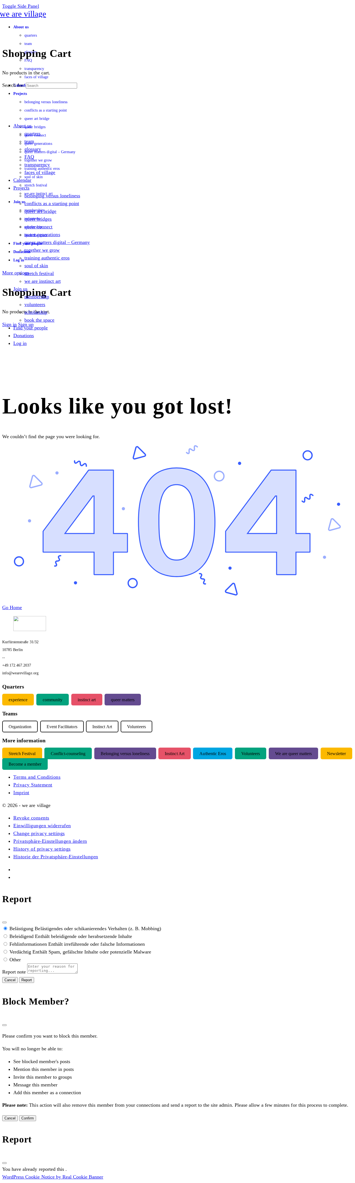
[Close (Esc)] (4, 922)
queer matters (122, 699)
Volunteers (250, 753)
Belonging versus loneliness (125, 753)
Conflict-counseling (68, 753)
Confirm (27, 1118)
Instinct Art (174, 753)
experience (18, 699)
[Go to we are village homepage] (24, 13)
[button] (31, 818)
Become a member (25, 764)
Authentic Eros (212, 753)
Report (26, 980)
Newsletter (336, 753)
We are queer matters (293, 753)
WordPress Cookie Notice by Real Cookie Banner (52, 1177)
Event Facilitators (62, 726)
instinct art (87, 699)
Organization (20, 726)
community (52, 699)
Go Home (12, 607)
